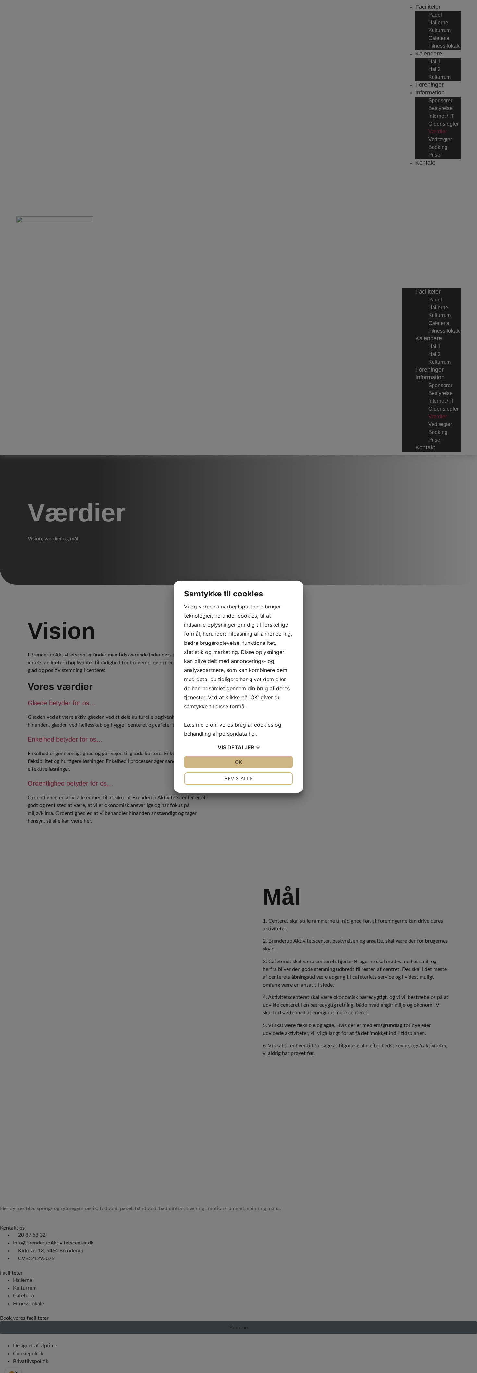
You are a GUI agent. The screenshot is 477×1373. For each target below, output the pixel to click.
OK (238, 762)
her (252, 733)
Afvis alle (238, 778)
